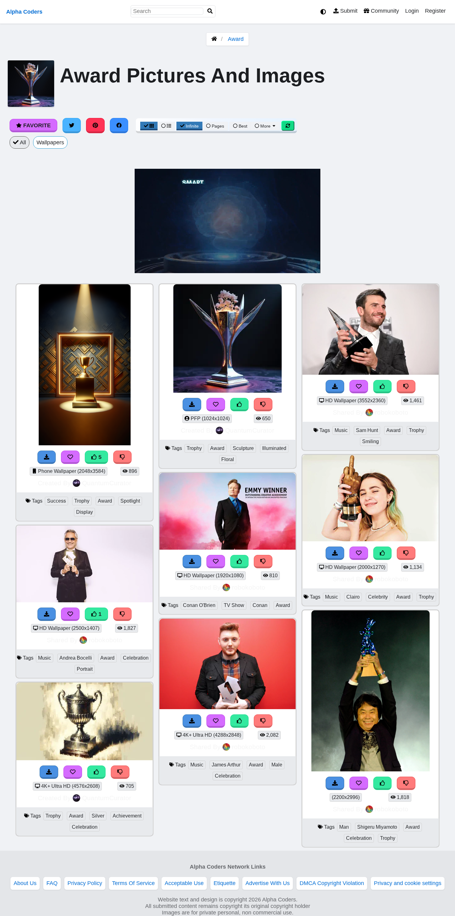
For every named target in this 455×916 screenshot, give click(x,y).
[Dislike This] (406, 783)
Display (84, 512)
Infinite (192, 126)
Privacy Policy (84, 883)
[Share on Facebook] (119, 125)
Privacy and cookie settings (407, 883)
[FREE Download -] (335, 783)
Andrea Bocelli (75, 658)
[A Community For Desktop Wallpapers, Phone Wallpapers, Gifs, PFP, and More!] (214, 39)
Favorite (36, 125)
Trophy (81, 501)
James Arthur (226, 764)
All (22, 142)
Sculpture (243, 448)
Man (344, 827)
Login (412, 11)
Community (384, 11)
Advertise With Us (267, 883)
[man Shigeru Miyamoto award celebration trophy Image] (370, 769)
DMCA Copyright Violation (332, 883)
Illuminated (274, 448)
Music (44, 658)
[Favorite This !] (358, 783)
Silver (98, 815)
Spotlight (130, 501)
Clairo (353, 597)
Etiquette (225, 883)
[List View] (166, 126)
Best (242, 126)
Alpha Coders (24, 12)
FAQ (52, 883)
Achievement (127, 815)
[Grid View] (149, 126)
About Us (25, 883)
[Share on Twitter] (72, 125)
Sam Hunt (367, 430)
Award (236, 39)
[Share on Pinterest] (95, 125)
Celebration (136, 658)
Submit (348, 11)
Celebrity (378, 597)
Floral (227, 459)
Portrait (85, 669)
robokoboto (105, 639)
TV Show (234, 605)
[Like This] (382, 783)
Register (435, 11)
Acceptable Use (184, 883)
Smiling (370, 441)
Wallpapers (50, 142)
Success (56, 501)
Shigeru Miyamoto (377, 827)
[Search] (210, 11)
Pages (218, 126)
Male (276, 764)
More (265, 126)
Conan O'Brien (199, 605)
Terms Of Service (133, 883)
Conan (260, 605)
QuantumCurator (106, 482)
